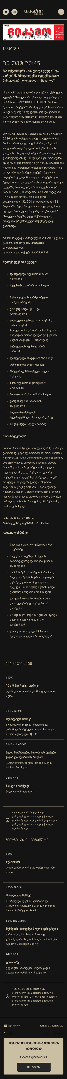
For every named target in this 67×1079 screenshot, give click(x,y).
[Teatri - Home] (33, 12)
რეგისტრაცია (6, 12)
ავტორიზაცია (14, 12)
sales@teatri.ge (51, 1025)
